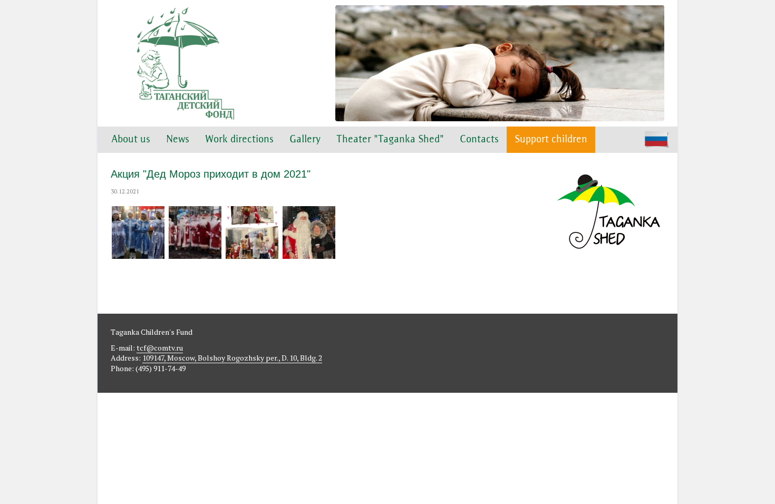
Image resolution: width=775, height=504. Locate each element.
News (177, 139)
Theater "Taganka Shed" (390, 139)
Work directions (239, 139)
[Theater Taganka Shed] (609, 264)
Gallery (305, 139)
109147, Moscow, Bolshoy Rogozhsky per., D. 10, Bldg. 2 (232, 358)
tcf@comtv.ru (160, 348)
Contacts (479, 139)
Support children (551, 139)
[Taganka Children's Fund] (184, 63)
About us (130, 139)
